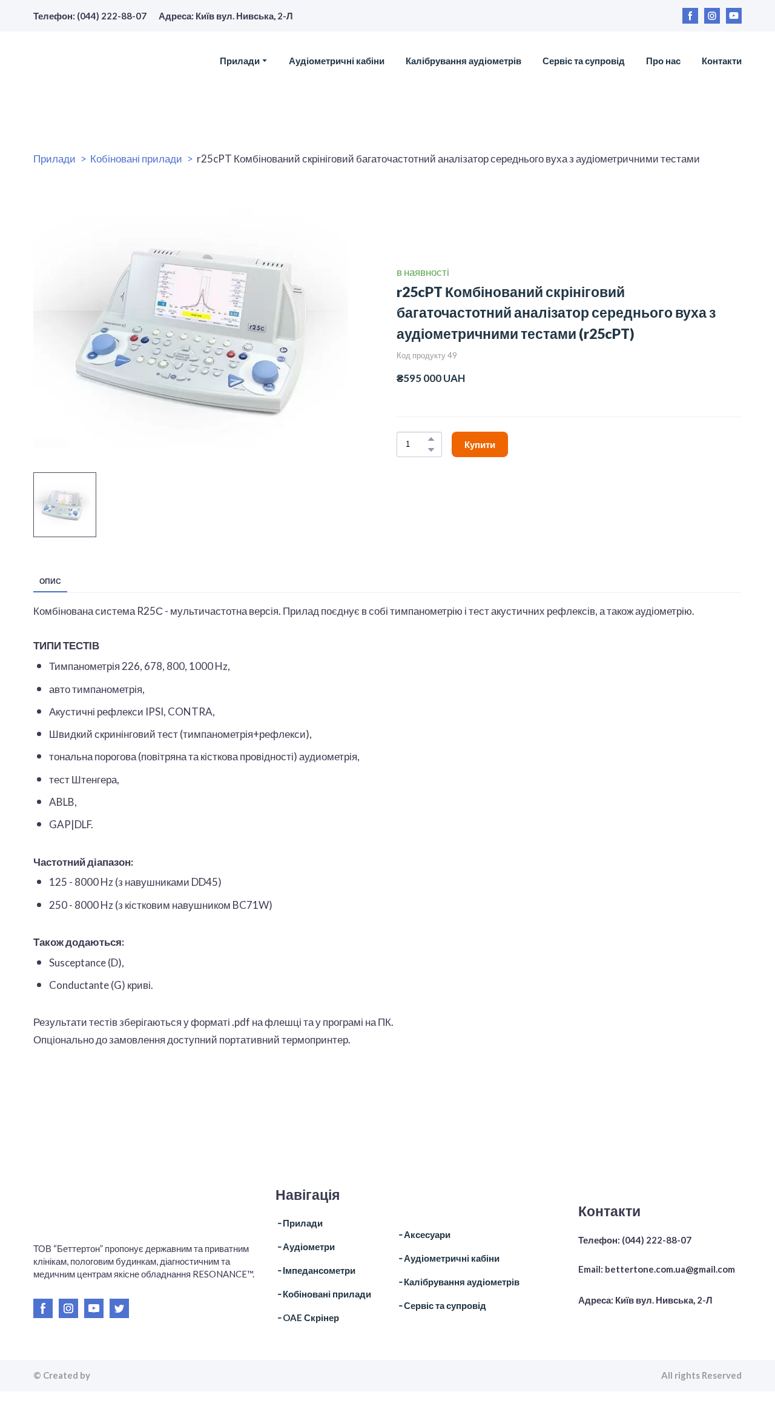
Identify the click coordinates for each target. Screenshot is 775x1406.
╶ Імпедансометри (315, 1270)
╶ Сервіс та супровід (441, 1305)
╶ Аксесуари (423, 1234)
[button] (690, 16)
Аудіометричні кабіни (336, 60)
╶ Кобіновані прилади (323, 1293)
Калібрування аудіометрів (463, 60)
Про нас (663, 60)
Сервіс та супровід (583, 60)
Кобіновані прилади (136, 158)
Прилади (240, 60)
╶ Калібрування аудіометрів (458, 1281)
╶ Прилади (299, 1222)
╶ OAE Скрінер (307, 1317)
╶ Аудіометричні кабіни (448, 1258)
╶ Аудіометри (305, 1246)
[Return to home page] (107, 61)
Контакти (722, 60)
